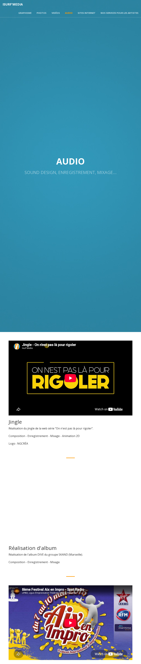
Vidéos (56, 12)
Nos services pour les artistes (119, 12)
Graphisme (24, 12)
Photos (41, 12)
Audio (69, 12)
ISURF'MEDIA (13, 4)
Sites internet (86, 12)
